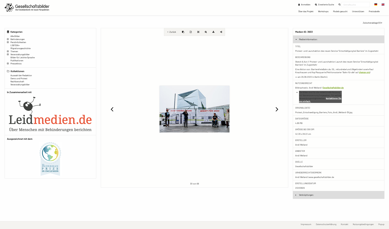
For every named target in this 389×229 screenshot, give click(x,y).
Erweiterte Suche (327, 4)
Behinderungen (17, 39)
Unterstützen (359, 11)
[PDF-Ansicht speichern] (190, 32)
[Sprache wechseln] (376, 4)
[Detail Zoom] (206, 32)
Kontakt (346, 224)
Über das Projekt (307, 11)
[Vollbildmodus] (198, 32)
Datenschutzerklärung (327, 224)
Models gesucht (341, 11)
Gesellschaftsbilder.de (333, 87)
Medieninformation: (308, 39)
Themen (14, 51)
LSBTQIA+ (15, 45)
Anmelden (305, 4)
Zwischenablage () (372, 22)
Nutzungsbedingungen (364, 224)
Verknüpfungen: (306, 195)
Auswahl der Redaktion (21, 75)
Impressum (307, 224)
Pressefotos (16, 63)
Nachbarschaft (17, 81)
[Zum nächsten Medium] (277, 109)
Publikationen (16, 60)
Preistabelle (375, 11)
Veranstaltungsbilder (20, 54)
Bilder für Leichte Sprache (22, 57)
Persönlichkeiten (18, 42)
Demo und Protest (18, 78)
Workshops (324, 11)
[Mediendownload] (213, 32)
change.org (364, 72)
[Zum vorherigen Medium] (112, 109)
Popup (382, 224)
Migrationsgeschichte (20, 48)
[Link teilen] (221, 32)
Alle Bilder (15, 36)
